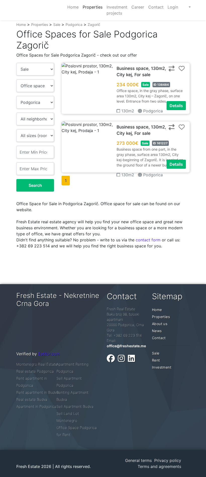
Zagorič (94, 24)
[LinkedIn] (131, 358)
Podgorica (74, 24)
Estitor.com (49, 353)
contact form (148, 239)
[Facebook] (111, 358)
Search (35, 185)
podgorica (152, 110)
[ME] (185, 7)
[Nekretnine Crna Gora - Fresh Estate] (38, 10)
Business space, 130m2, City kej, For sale (141, 71)
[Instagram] (121, 358)
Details (176, 105)
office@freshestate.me (126, 346)
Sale (56, 24)
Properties (39, 24)
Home (21, 24)
